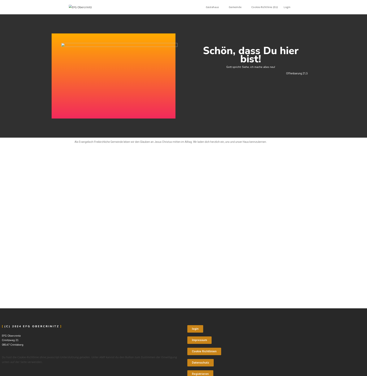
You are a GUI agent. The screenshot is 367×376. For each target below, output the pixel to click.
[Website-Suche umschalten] (297, 7)
